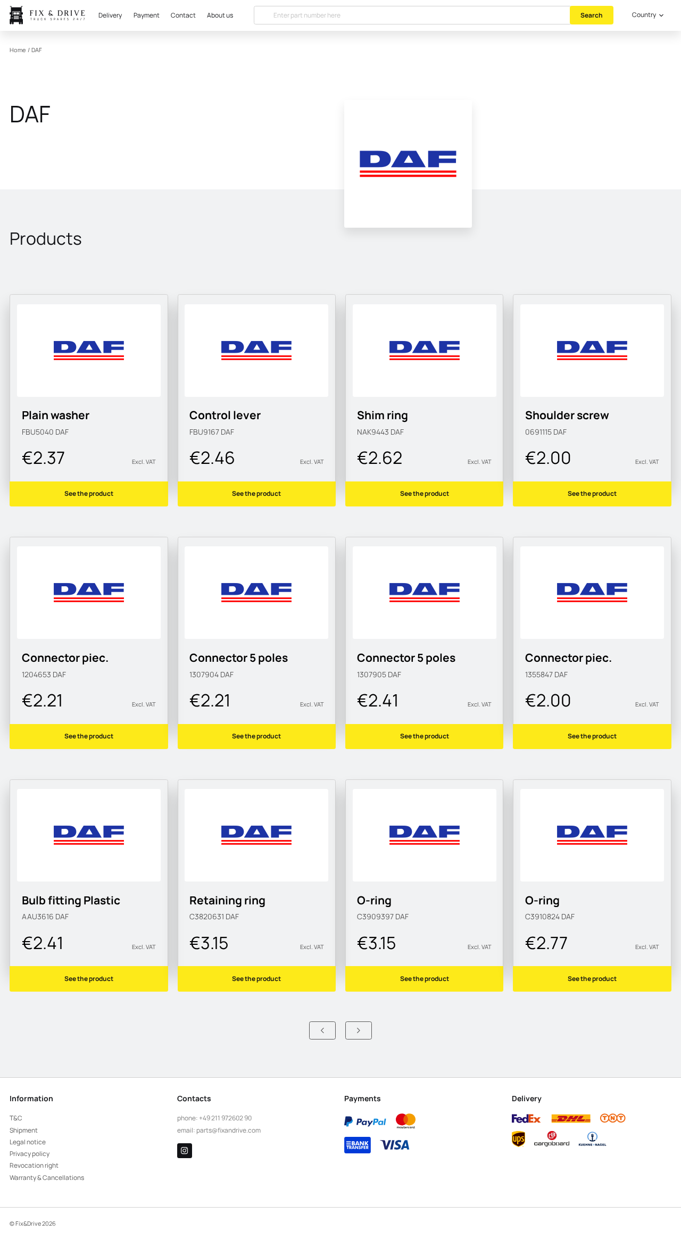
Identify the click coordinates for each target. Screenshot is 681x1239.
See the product (88, 493)
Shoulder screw (567, 414)
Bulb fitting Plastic (71, 900)
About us (220, 15)
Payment (147, 15)
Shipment (24, 1130)
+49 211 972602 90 (225, 1117)
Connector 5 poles (238, 657)
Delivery (110, 15)
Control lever (225, 414)
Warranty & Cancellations (47, 1177)
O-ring (374, 900)
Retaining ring (227, 900)
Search (591, 15)
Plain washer (55, 414)
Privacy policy (29, 1153)
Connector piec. (65, 657)
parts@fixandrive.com (228, 1130)
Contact (183, 15)
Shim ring (382, 414)
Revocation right (34, 1165)
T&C (16, 1117)
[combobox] (646, 15)
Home (18, 50)
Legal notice (28, 1141)
